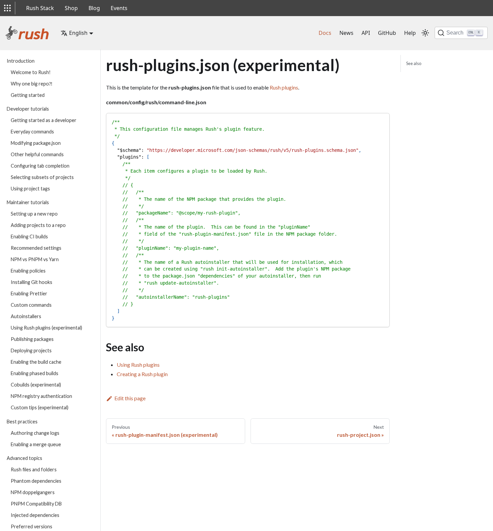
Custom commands (31, 305)
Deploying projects (31, 351)
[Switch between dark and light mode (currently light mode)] (425, 32)
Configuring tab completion (40, 166)
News (346, 33)
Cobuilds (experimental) (36, 385)
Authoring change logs (35, 433)
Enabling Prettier (29, 294)
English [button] (78, 33)
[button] (7, 8)
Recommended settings (36, 248)
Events (119, 8)
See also (413, 63)
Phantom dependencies (36, 481)
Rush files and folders (34, 469)
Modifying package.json (36, 143)
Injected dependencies (35, 515)
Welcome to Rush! (31, 72)
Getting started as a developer (43, 120)
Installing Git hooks (31, 282)
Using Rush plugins (138, 364)
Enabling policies (28, 271)
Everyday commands (32, 131)
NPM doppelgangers (33, 492)
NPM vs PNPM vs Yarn (35, 259)
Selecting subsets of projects (42, 177)
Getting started (28, 95)
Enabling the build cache (36, 362)
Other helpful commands (37, 154)
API (366, 33)
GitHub (387, 33)
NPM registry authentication (41, 396)
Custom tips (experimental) (39, 408)
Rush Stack (40, 8)
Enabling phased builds (34, 373)
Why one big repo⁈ (31, 83)
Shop (71, 8)
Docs (325, 33)
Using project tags (30, 188)
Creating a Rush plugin (142, 374)
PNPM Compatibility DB (36, 504)
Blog (94, 8)
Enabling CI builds (29, 237)
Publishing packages (32, 339)
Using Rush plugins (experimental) (46, 328)
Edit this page (130, 398)
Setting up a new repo (34, 214)
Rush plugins (284, 87)
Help (410, 33)
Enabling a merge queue (36, 444)
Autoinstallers (26, 316)
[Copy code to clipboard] (381, 121)
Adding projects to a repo (38, 225)
